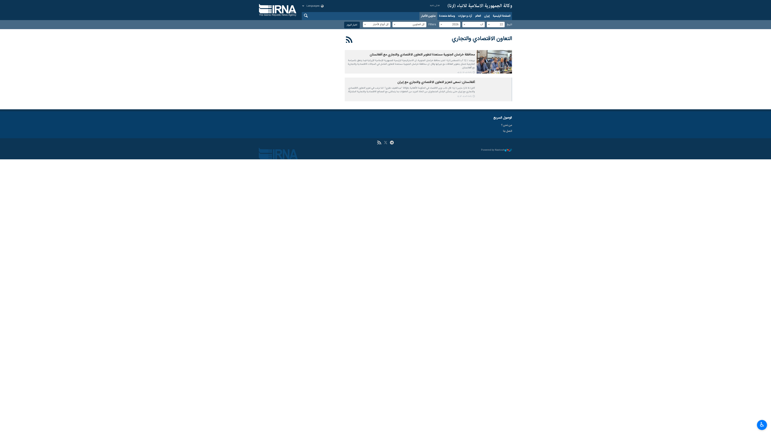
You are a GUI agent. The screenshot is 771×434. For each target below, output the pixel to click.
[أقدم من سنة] (494, 62)
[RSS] (349, 40)
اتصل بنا (507, 131)
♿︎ (762, 424)
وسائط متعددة (447, 16)
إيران (487, 16)
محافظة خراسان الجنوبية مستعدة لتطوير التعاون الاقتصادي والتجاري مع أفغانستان (422, 54)
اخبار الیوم (352, 25)
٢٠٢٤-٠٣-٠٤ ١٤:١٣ (464, 96)
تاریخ (509, 25)
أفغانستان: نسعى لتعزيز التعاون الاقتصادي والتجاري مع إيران (436, 82)
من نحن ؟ (506, 125)
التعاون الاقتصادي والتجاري (482, 38)
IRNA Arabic (480, 6)
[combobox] (496, 24)
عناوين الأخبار (428, 16)
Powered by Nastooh (493, 150)
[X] (385, 143)
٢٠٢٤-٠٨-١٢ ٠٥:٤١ (464, 73)
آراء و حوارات (465, 16)
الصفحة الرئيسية (501, 16)
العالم (478, 16)
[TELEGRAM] (392, 143)
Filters (432, 25)
